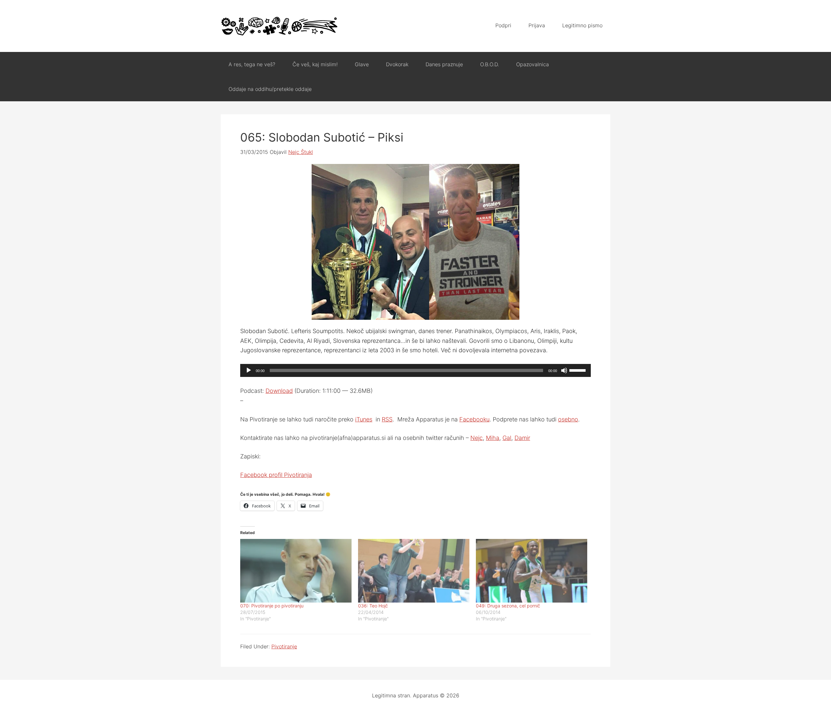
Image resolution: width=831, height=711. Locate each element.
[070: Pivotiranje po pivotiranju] (296, 571)
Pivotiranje (284, 646)
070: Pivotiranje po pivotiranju (272, 605)
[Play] (248, 370)
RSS (387, 419)
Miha (492, 437)
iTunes (363, 419)
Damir (522, 437)
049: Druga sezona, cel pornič (508, 605)
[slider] (578, 370)
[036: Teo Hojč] (413, 571)
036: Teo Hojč (373, 605)
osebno (568, 419)
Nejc (476, 437)
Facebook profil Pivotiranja (276, 474)
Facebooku (474, 419)
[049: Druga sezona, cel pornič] (531, 571)
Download (279, 390)
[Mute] (564, 370)
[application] (415, 370)
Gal (506, 437)
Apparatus (279, 26)
